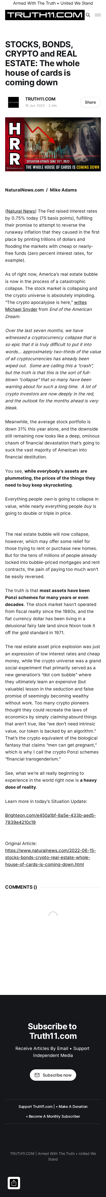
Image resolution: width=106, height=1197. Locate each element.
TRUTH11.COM (40, 99)
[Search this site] (88, 15)
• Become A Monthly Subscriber (53, 1116)
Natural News (21, 211)
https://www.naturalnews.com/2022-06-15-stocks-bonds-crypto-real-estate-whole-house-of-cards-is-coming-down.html (50, 857)
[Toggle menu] (98, 15)
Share (90, 102)
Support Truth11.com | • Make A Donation (53, 1106)
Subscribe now (57, 1075)
